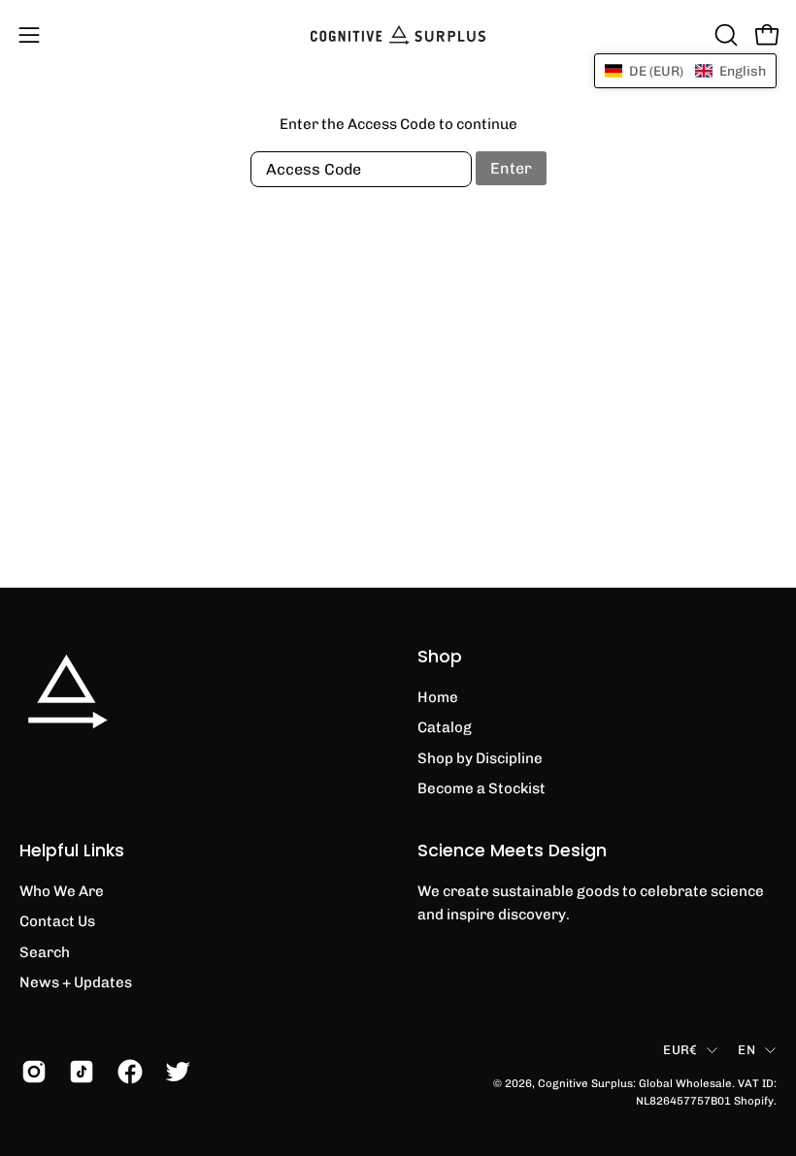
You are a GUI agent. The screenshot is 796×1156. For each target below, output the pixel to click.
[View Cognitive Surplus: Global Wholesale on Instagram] (30, 1071)
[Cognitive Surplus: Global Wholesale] (398, 35)
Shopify (754, 1101)
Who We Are (61, 891)
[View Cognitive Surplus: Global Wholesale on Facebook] (127, 1071)
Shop (439, 656)
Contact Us (57, 921)
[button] (724, 34)
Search (44, 951)
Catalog (444, 727)
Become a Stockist (481, 788)
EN (746, 1049)
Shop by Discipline (480, 758)
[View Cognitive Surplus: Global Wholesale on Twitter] (174, 1071)
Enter (511, 168)
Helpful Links (71, 850)
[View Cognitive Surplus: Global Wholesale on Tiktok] (78, 1071)
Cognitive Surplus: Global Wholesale (635, 1083)
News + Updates (75, 982)
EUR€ (680, 1049)
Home (437, 697)
